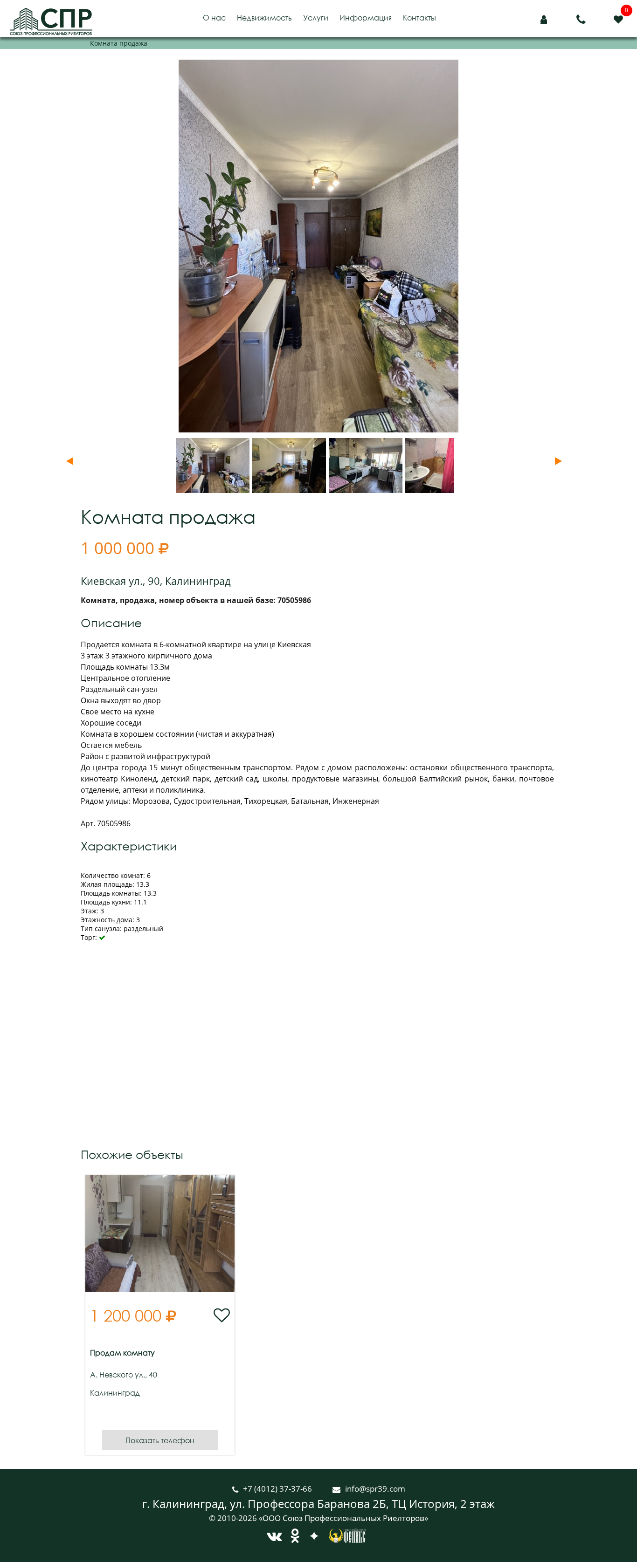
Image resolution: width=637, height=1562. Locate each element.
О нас (214, 17)
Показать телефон (159, 1440)
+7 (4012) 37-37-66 (278, 1488)
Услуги (315, 17)
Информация (365, 17)
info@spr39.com (375, 1488)
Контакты (419, 17)
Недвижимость (264, 17)
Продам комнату (122, 1352)
